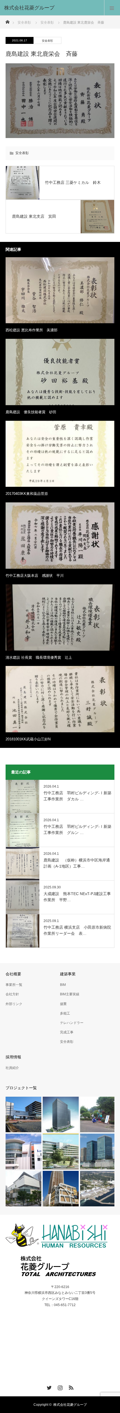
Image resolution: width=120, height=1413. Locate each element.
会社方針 (12, 994)
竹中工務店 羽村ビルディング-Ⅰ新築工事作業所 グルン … (77, 829)
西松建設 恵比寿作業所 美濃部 (31, 330)
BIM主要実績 (69, 994)
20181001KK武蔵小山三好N (28, 739)
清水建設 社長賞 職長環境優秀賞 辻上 (39, 657)
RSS (70, 1386)
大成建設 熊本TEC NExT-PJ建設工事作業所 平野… (77, 896)
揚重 (63, 1004)
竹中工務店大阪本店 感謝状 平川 (35, 575)
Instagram (59, 1386)
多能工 (65, 1013)
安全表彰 (24, 22)
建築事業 (68, 974)
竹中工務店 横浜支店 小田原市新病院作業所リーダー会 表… (77, 930)
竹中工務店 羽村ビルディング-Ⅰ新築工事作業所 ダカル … (77, 796)
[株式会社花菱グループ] (51, 8)
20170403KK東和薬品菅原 (27, 494)
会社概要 (13, 974)
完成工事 (66, 1032)
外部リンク (14, 1004)
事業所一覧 (14, 985)
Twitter (48, 1386)
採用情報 (13, 1057)
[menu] (112, 8)
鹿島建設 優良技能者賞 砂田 (31, 412)
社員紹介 (12, 1068)
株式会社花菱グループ (70, 1405)
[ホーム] (7, 20)
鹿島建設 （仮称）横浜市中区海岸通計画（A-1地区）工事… (77, 863)
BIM (63, 985)
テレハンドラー (71, 1023)
